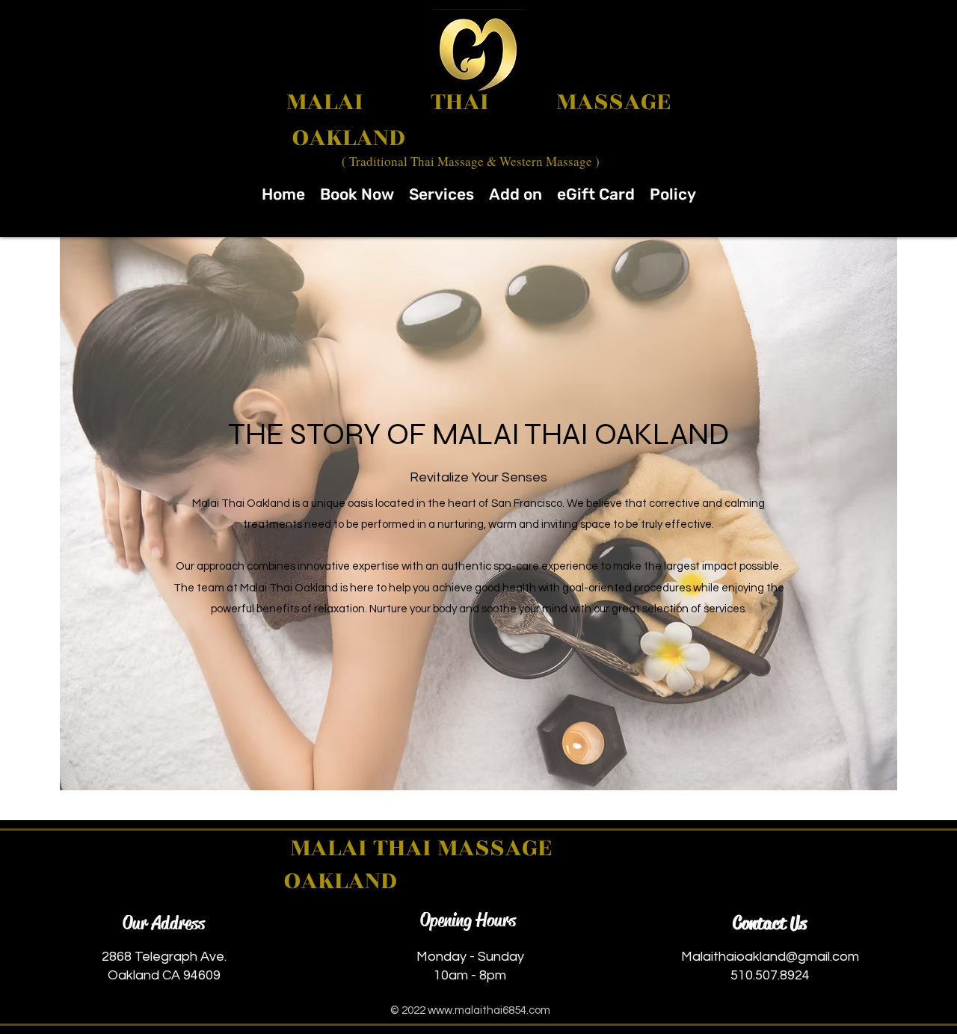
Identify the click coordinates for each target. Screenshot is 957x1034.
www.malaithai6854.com (489, 1010)
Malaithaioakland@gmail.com (770, 957)
